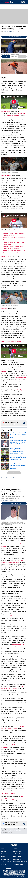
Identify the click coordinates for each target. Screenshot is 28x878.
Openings (16, 848)
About (3, 848)
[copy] (10, 34)
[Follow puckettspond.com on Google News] (24, 423)
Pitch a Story (4, 856)
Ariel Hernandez (21, 377)
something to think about (8, 616)
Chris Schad (6, 500)
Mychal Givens (5, 111)
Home (2, 477)
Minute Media (8, 868)
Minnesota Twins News (11, 477)
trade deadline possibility (14, 115)
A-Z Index (4, 864)
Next (22, 56)
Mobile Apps (4, 854)
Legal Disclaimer (6, 862)
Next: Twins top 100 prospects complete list (13, 341)
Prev (5, 56)
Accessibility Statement (20, 862)
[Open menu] (2, 2)
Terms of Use (5, 859)
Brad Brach (21, 113)
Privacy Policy (17, 856)
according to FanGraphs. (8, 793)
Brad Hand (4, 308)
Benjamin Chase (7, 31)
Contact (3, 851)
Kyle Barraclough (6, 175)
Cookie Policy (17, 859)
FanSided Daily (17, 854)
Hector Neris (5, 256)
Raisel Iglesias (21, 390)
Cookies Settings (18, 864)
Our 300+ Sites (17, 851)
